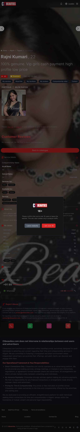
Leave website (32, 226)
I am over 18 (48, 226)
